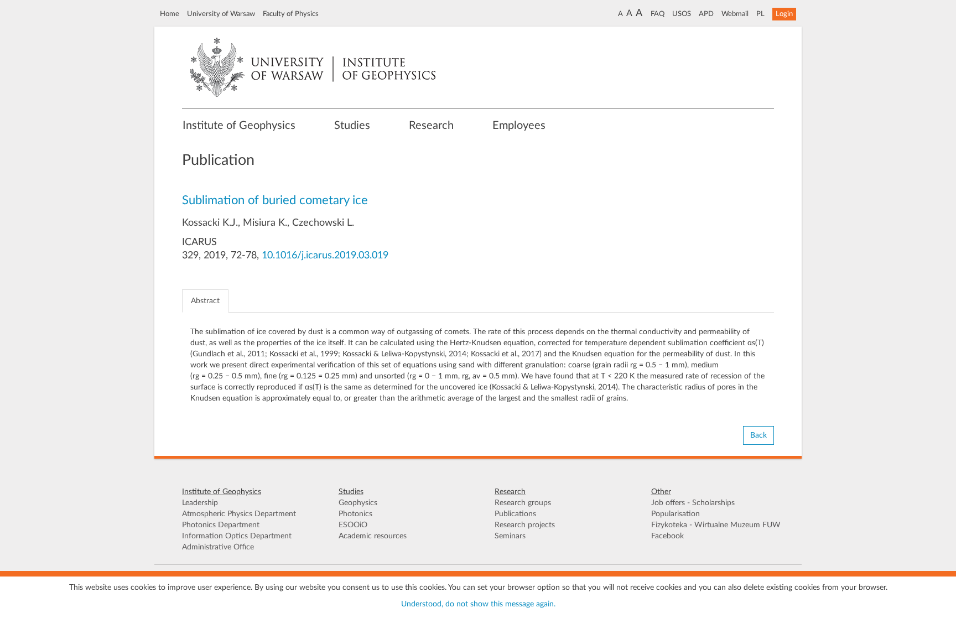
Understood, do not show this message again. (478, 604)
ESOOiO (353, 525)
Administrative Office (218, 547)
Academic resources (373, 536)
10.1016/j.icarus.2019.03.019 (325, 256)
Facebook (667, 536)
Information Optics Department (237, 536)
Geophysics (358, 503)
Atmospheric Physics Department (239, 514)
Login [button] (784, 14)
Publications (515, 514)
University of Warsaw (221, 14)
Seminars (510, 536)
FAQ (657, 14)
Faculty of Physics (291, 14)
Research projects (525, 525)
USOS (681, 14)
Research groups (523, 503)
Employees (518, 125)
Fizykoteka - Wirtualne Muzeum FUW (716, 525)
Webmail (735, 14)
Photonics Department (220, 525)
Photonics (355, 514)
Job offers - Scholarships (693, 503)
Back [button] (758, 435)
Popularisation (675, 514)
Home (169, 14)
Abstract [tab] (205, 301)
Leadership (200, 503)
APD (706, 14)
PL (760, 14)
